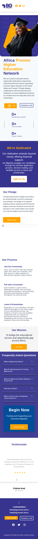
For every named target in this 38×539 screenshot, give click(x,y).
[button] (30, 6)
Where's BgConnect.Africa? (13, 361)
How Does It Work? (10, 388)
